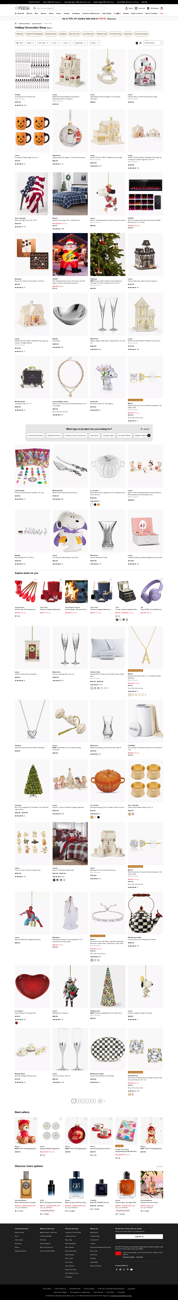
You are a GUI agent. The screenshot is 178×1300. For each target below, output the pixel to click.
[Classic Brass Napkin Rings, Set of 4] (145, 780)
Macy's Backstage (70, 1243)
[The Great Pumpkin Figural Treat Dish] (70, 531)
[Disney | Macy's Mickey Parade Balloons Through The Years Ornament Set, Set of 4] (107, 254)
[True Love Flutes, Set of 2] (70, 1049)
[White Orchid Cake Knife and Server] (70, 466)
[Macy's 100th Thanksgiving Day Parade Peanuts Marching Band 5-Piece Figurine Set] (145, 466)
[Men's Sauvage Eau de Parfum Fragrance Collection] (51, 1185)
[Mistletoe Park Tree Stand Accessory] (107, 843)
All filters (146, 429)
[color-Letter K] (143, 694)
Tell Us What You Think (71, 1273)
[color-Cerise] (16, 1023)
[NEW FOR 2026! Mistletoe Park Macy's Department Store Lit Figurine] (70, 70)
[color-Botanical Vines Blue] (105, 688)
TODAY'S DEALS (34, 2)
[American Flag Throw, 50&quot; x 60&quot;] (32, 193)
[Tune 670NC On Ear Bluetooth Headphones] (152, 591)
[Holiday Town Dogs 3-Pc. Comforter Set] (70, 193)
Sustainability (94, 1262)
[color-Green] (57, 880)
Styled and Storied (95, 1266)
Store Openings (69, 1266)
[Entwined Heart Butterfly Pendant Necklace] (32, 721)
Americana (128, 34)
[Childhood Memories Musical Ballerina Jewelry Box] (145, 531)
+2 (145, 694)
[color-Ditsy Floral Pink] (95, 688)
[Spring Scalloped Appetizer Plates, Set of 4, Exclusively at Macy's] (51, 1131)
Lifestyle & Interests (24, 23)
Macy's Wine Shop (70, 1251)
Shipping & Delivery (20, 1251)
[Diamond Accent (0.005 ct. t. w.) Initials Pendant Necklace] (145, 647)
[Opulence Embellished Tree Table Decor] (107, 986)
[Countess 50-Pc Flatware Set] (32, 70)
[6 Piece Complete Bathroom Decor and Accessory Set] (101, 591)
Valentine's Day (102, 34)
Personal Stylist (69, 1254)
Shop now (111, 18)
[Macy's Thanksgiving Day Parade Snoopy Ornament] (107, 193)
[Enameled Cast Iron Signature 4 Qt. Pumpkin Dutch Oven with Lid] (107, 466)
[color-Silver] (133, 814)
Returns (17, 1247)
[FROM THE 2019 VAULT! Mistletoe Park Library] (145, 314)
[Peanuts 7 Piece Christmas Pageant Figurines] (70, 780)
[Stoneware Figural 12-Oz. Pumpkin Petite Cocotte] (107, 780)
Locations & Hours (70, 1236)
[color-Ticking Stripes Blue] (92, 688)
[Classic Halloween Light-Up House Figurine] (145, 254)
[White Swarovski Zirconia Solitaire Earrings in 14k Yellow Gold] (145, 377)
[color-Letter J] (139, 694)
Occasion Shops (37, 23)
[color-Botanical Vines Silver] (102, 688)
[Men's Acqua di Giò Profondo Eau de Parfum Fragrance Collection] (76, 1185)
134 (100, 1101)
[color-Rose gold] (127, 619)
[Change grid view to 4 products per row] (137, 43)
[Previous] (17, 70)
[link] (32, 100)
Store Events (68, 1262)
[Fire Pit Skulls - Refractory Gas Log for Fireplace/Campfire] (76, 591)
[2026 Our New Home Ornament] (32, 647)
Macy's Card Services (46, 1247)
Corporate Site (94, 1240)
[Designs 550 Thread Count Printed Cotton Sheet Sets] (107, 647)
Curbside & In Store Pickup (73, 1232)
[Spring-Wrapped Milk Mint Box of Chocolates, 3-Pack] (126, 1131)
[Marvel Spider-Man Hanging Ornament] (32, 913)
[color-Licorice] (95, 504)
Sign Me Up (139, 1236)
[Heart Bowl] (70, 314)
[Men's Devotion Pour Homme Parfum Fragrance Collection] (26, 1185)
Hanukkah (62, 34)
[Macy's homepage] (16, 23)
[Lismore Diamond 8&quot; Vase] (107, 531)
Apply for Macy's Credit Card (48, 1232)
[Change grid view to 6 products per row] (140, 43)
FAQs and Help (19, 1232)
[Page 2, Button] (104, 1101)
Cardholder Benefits (46, 1236)
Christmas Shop (51, 34)
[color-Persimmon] (98, 504)
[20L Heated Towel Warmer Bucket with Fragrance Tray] (145, 721)
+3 (107, 688)
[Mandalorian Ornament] (70, 986)
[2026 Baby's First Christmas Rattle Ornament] (70, 721)
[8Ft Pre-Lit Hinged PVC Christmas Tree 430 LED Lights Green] (32, 780)
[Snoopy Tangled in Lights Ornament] (145, 986)
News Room (93, 1254)
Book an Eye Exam (70, 1269)
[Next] (47, 70)
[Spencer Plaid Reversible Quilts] (70, 843)
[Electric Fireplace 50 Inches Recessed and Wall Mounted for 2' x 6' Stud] (145, 193)
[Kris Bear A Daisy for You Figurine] (107, 377)
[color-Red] (54, 880)
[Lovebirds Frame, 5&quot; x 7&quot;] (32, 377)
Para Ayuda (18, 1243)
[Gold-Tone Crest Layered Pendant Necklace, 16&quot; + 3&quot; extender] (70, 377)
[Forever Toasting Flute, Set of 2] (70, 647)
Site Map (92, 1258)
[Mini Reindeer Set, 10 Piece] (32, 531)
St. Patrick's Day (115, 34)
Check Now (139, 1257)
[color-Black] (117, 619)
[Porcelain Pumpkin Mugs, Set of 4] (32, 131)
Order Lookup (19, 1240)
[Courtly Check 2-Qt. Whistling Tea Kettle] (145, 913)
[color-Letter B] (133, 694)
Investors (92, 1243)
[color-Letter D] (136, 694)
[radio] (92, 504)
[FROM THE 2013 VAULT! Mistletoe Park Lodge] (107, 131)
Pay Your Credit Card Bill (47, 1251)
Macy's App (68, 1240)
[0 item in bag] (161, 8)
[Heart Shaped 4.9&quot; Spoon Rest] (32, 986)
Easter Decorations (141, 34)
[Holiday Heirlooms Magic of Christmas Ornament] (70, 131)
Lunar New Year (88, 34)
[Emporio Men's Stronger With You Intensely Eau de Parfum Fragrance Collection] (126, 1185)
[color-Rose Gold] (95, 960)
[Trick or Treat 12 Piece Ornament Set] (32, 843)
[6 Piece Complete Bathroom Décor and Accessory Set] (51, 591)
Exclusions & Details (129, 1257)
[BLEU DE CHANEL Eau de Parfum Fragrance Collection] (101, 1185)
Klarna (17, 1236)
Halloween (19, 34)
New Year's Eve (74, 34)
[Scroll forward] (148, 435)
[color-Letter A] (129, 694)
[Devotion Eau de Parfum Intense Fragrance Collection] (152, 1185)
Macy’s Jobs (93, 1251)
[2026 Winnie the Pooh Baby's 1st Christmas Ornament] (107, 70)
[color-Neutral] (64, 880)
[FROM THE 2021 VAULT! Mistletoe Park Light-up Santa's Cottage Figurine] (32, 314)
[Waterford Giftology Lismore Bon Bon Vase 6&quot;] (107, 721)
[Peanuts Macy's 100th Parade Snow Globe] (145, 70)
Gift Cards (43, 1240)
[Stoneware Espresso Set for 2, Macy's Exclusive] (101, 1131)
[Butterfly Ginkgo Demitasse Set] (32, 1049)
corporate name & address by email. (121, 1295)
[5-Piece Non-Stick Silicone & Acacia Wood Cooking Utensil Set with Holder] (26, 591)
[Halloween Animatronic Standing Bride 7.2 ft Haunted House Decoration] (70, 913)
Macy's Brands (69, 1247)
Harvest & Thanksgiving (34, 34)
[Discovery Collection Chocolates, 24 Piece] (32, 254)
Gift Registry (68, 1277)
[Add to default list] (35, 580)
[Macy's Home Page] (22, 8)
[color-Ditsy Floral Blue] (98, 688)
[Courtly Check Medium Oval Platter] (107, 1049)
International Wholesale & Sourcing (100, 1247)
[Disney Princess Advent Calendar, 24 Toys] (32, 466)
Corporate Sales (95, 1236)
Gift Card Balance (45, 1243)
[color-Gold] (123, 619)
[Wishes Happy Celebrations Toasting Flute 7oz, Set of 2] (107, 314)
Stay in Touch (69, 1258)
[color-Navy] (61, 880)
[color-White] (92, 504)
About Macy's (94, 1232)
